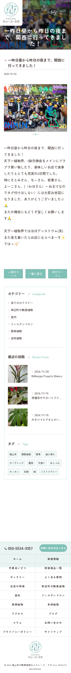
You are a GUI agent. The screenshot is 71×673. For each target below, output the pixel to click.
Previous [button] (8, 110)
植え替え (50, 454)
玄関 (26, 471)
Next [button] (63, 110)
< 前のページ (13, 274)
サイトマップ (53, 632)
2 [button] (35, 134)
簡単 (38, 454)
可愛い (41, 463)
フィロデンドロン (22, 324)
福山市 (13, 454)
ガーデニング (16, 463)
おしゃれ (55, 463)
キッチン (14, 471)
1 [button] (33, 134)
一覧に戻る (35, 274)
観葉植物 (26, 454)
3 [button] (38, 134)
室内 (13, 317)
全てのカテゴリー (22, 303)
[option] (35, 108)
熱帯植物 (16, 331)
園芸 (31, 463)
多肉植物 (16, 338)
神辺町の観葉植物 (22, 310)
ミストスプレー (49, 471)
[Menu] (62, 12)
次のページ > (57, 274)
